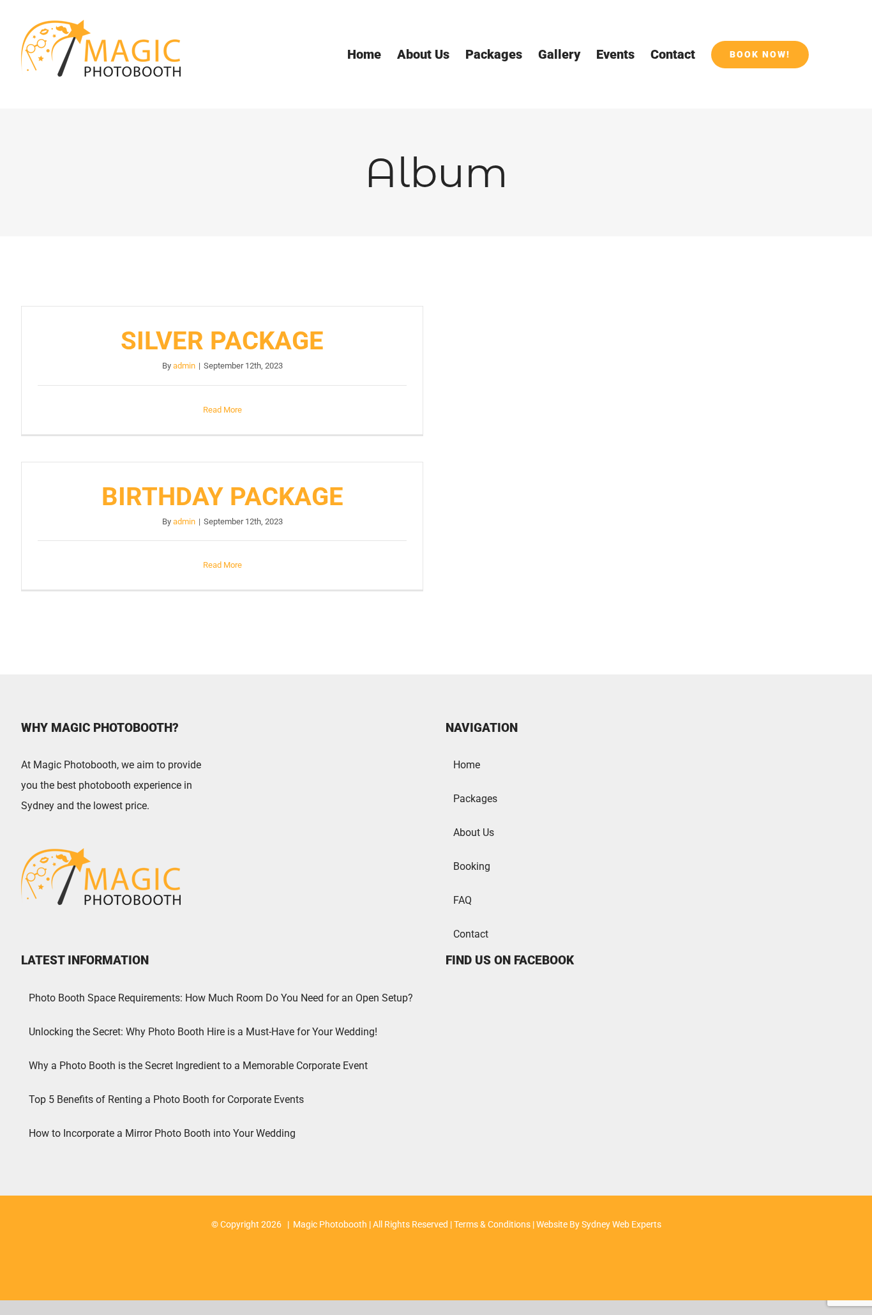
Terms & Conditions (492, 1224)
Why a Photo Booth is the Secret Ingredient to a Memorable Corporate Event (198, 1066)
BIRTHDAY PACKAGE (222, 497)
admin (184, 365)
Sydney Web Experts (621, 1224)
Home (466, 765)
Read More (222, 409)
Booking (471, 866)
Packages (475, 799)
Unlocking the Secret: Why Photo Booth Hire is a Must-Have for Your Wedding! (203, 1032)
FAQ (462, 900)
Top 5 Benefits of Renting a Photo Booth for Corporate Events (166, 1099)
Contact (470, 934)
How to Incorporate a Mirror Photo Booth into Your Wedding (162, 1133)
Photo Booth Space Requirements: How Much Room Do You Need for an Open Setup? (221, 998)
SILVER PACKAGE (222, 341)
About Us (473, 832)
